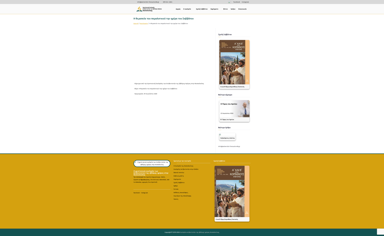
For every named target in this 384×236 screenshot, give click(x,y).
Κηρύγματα (214, 9)
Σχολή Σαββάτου (202, 9)
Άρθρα (233, 9)
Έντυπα (176, 189)
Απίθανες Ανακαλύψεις (181, 192)
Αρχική (178, 9)
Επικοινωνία (242, 9)
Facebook (137, 193)
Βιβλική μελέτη (179, 176)
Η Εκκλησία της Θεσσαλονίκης (183, 166)
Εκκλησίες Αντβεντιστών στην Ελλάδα (186, 169)
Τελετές (176, 199)
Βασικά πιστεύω (179, 172)
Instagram (144, 193)
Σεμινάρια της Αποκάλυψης (182, 196)
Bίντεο (225, 9)
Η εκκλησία (187, 9)
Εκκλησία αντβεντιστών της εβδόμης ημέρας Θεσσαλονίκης (199, 232)
